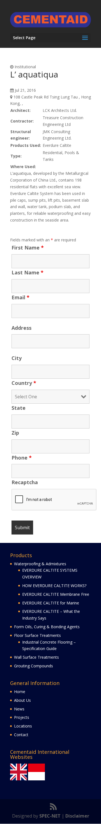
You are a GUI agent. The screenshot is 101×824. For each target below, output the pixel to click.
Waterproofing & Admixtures (40, 563)
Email (20, 297)
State (19, 407)
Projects (21, 717)
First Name (28, 247)
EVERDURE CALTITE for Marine (50, 603)
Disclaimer (77, 816)
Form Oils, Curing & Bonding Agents (47, 626)
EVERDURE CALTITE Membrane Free (55, 594)
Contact (21, 734)
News (19, 709)
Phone (22, 457)
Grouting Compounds (33, 665)
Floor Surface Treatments (37, 635)
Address (21, 327)
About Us (22, 700)
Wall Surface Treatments (36, 657)
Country (24, 383)
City (17, 358)
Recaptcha (25, 482)
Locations (23, 726)
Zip (15, 432)
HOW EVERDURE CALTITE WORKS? (54, 585)
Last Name (27, 272)
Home (19, 691)
